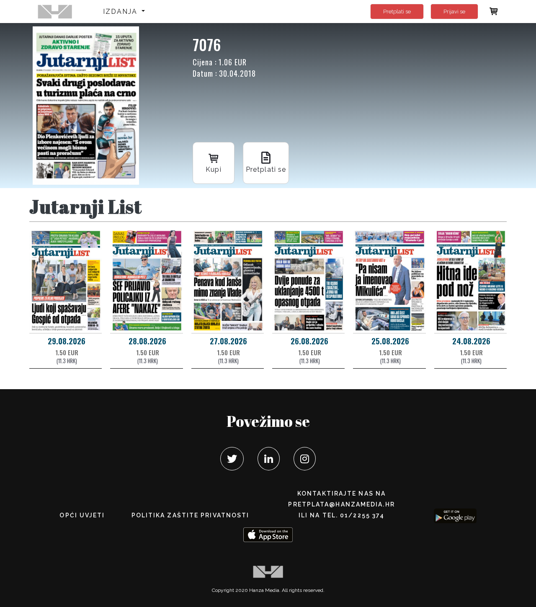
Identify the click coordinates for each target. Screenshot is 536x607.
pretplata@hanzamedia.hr (341, 504)
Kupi (213, 169)
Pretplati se (397, 11)
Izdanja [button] (121, 11)
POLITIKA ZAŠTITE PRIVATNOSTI (190, 515)
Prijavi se (454, 11)
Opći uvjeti (82, 515)
